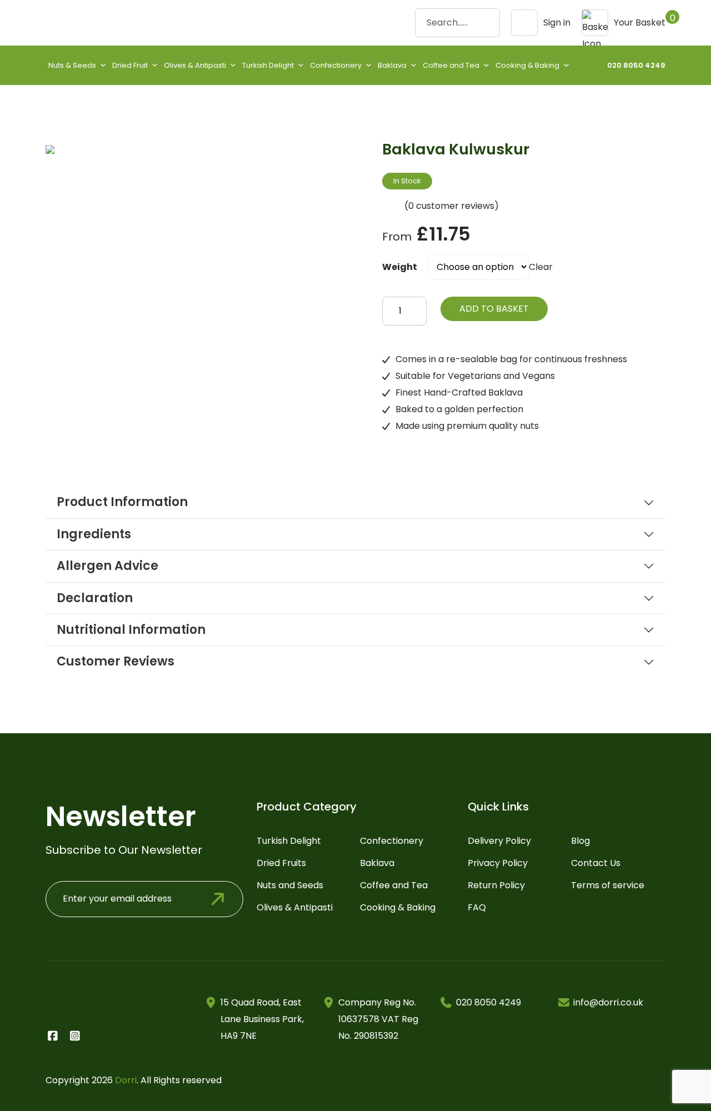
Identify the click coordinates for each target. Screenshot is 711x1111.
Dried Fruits (281, 863)
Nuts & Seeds (72, 65)
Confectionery (336, 65)
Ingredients (94, 534)
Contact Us (595, 863)
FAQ (477, 907)
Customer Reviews (115, 661)
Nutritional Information (131, 630)
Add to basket (494, 308)
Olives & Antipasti (195, 65)
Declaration (95, 598)
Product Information (122, 502)
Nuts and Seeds (290, 885)
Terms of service (607, 885)
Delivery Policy (499, 840)
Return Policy (496, 885)
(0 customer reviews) (451, 205)
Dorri (126, 1080)
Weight (399, 267)
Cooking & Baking (527, 65)
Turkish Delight (268, 65)
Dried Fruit (130, 65)
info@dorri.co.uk (608, 1002)
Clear (541, 267)
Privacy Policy (498, 863)
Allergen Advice (107, 566)
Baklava (392, 65)
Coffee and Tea (451, 65)
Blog (580, 840)
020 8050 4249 (636, 65)
